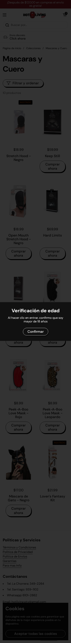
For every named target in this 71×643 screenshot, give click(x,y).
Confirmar (35, 331)
